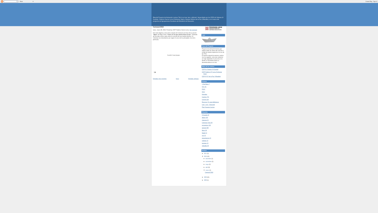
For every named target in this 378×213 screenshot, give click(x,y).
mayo (207, 164)
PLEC (203, 89)
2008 (205, 180)
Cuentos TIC (205, 97)
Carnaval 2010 (158, 27)
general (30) (205, 128)
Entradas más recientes (160, 78)
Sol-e (203, 92)
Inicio (177, 78)
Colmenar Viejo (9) (207, 122)
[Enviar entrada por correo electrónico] (154, 72)
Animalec (204, 94)
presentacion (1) (206, 138)
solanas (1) (205, 140)
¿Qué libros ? (206, 84)
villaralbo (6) (205, 146)
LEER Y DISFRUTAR (178, 10)
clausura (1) (205, 120)
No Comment (193, 30)
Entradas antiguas (193, 78)
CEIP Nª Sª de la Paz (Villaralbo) (211, 76)
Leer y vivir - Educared (208, 104)
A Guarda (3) (205, 115)
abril (207, 167)
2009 (205, 177)
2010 (205, 156)
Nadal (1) (204, 133)
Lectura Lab (205, 99)
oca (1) (204, 135)
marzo (207, 170)
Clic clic (204, 86)
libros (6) (204, 130)
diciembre (208, 158)
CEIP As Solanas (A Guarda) (210, 69)
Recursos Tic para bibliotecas (210, 102)
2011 (205, 153)
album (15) (205, 117)
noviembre (209, 161)
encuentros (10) (206, 125)
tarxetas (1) (205, 143)
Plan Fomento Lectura (208, 107)
